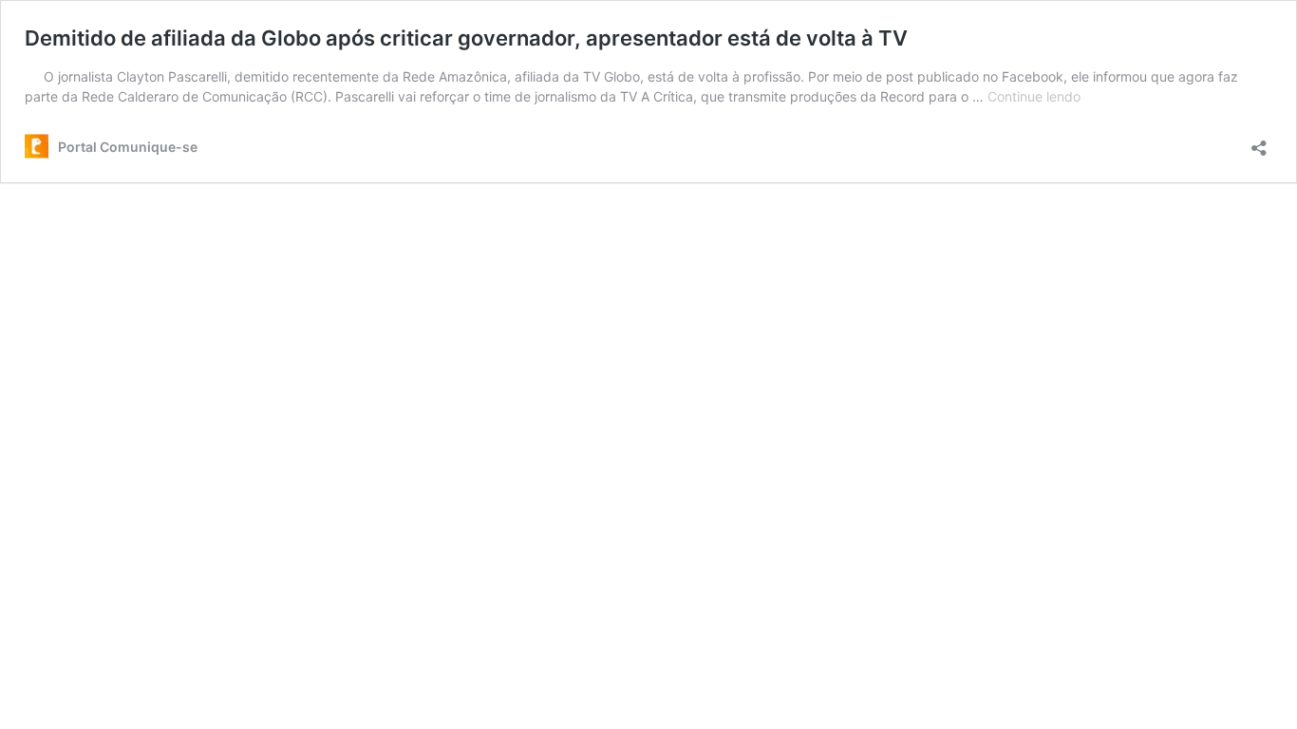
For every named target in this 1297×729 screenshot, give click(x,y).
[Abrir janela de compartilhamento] (1259, 142)
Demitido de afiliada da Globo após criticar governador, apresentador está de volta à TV (466, 38)
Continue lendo (1034, 96)
